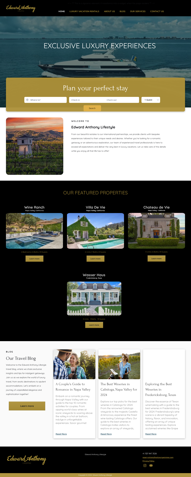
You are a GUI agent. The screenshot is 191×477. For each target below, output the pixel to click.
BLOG (122, 11)
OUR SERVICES (137, 11)
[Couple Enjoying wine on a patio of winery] (164, 364)
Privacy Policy (148, 461)
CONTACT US (157, 11)
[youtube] (151, 465)
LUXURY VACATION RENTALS (84, 11)
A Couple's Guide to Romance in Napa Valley (73, 386)
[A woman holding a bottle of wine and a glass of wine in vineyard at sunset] (119, 364)
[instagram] (145, 465)
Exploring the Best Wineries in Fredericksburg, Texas (160, 389)
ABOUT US (109, 11)
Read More (61, 434)
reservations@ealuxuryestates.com (158, 457)
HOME (61, 11)
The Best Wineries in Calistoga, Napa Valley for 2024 (119, 389)
